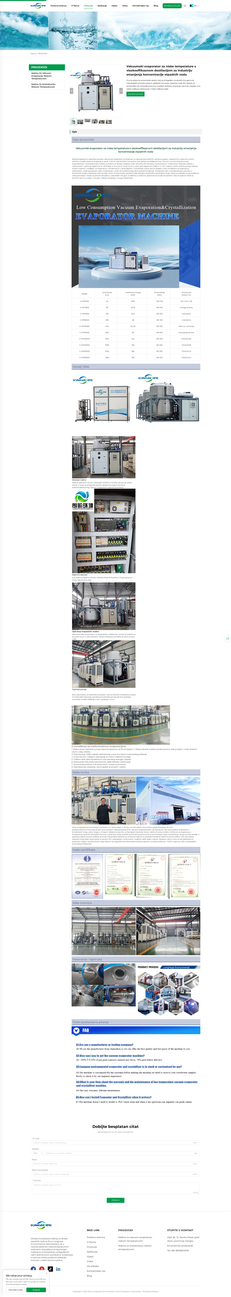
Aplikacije (102, 6)
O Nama (75, 6)
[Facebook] (33, 1269)
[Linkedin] (58, 1269)
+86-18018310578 (180, 1250)
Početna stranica (59, 6)
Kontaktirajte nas (140, 6)
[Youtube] (41, 1269)
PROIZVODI (42, 53)
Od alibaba (93, 1266)
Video (125, 6)
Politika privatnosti (151, 1291)
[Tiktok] (50, 1269)
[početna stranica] (38, 5)
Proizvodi (88, 6)
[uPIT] (227, 639)
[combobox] (38, 1153)
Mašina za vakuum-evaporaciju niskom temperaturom (41, 76)
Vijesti (114, 6)
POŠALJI (116, 1200)
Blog (156, 6)
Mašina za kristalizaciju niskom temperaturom (43, 85)
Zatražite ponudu (135, 94)
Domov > (34, 53)
